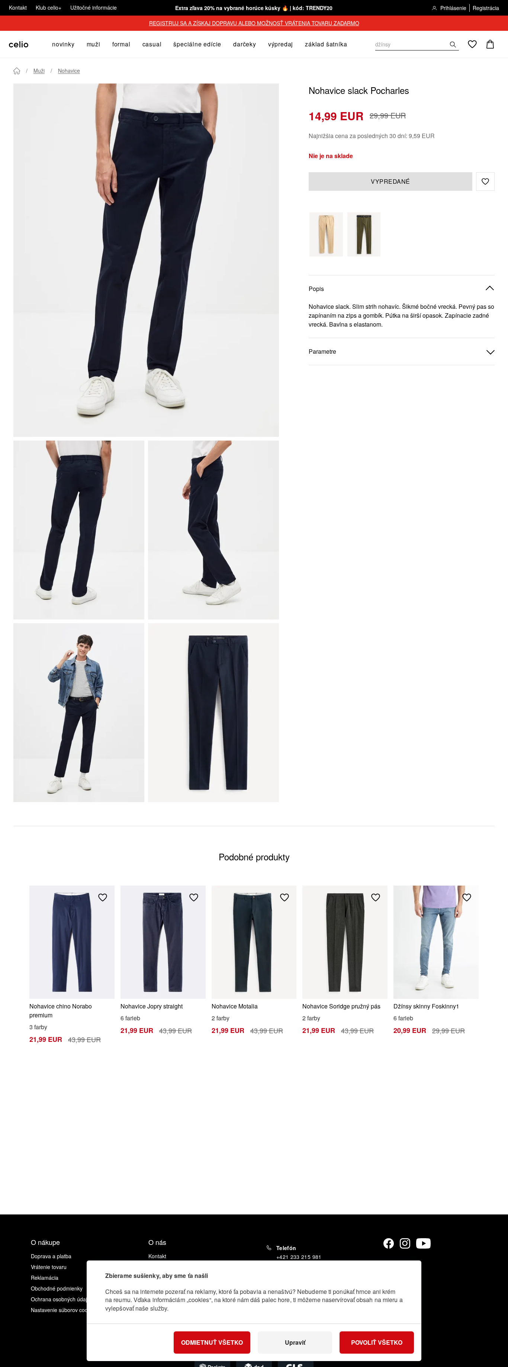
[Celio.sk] (18, 44)
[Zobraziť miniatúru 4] (213, 712)
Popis (316, 288)
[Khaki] (364, 234)
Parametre (322, 351)
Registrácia (486, 8)
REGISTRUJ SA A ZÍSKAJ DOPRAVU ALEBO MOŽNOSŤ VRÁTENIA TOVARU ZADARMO (254, 23)
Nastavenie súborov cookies (64, 1310)
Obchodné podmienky (57, 1288)
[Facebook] (388, 1243)
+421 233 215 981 (299, 1256)
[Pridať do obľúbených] (103, 897)
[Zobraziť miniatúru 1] (78, 530)
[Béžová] (326, 234)
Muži (39, 70)
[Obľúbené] (472, 44)
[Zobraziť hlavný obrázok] (146, 260)
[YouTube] (423, 1243)
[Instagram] (405, 1243)
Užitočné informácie (93, 7)
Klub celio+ (48, 7)
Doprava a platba (51, 1256)
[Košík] (490, 44)
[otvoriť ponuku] (77, 44)
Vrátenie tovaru (49, 1266)
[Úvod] (16, 71)
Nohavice (69, 70)
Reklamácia (44, 1277)
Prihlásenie (453, 8)
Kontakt (18, 7)
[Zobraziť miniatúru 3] (78, 712)
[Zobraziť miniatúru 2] (213, 530)
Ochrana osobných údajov (62, 1299)
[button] (485, 181)
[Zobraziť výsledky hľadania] (453, 45)
